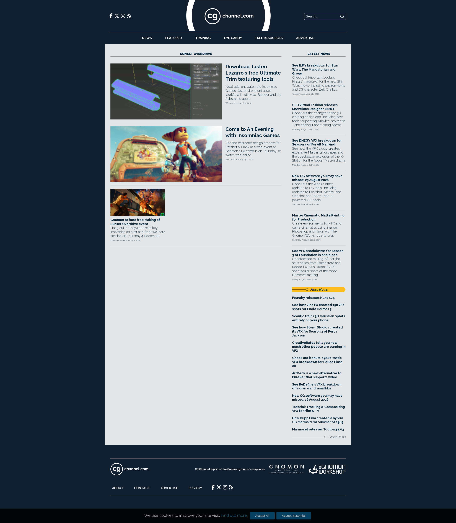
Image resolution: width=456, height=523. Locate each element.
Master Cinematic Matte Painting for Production (318, 217)
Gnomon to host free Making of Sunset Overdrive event (135, 222)
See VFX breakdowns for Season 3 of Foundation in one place (317, 253)
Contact (142, 488)
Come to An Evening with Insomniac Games (253, 132)
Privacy (195, 488)
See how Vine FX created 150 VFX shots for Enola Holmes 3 (318, 307)
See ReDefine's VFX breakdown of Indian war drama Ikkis (316, 386)
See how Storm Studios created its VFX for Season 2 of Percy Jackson (317, 331)
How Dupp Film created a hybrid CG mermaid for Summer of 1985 (317, 420)
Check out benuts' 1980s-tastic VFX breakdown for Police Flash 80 (317, 362)
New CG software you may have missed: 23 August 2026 (317, 178)
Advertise (305, 38)
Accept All (262, 515)
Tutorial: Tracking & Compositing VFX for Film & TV (318, 409)
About (117, 488)
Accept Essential (293, 515)
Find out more (234, 515)
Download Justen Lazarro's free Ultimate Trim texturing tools (253, 73)
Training (203, 38)
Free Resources (269, 38)
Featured (173, 38)
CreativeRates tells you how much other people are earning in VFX (319, 347)
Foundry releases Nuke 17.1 (313, 298)
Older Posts (337, 437)
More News (319, 289)
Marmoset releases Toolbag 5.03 (318, 429)
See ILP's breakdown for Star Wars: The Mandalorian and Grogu (315, 69)
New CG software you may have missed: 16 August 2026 (317, 398)
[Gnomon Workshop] (327, 469)
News (147, 38)
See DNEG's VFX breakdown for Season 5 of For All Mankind (317, 142)
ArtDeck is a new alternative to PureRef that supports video (316, 375)
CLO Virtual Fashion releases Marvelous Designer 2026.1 (315, 107)
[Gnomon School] (286, 469)
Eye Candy (233, 38)
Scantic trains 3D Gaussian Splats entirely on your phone (318, 318)
